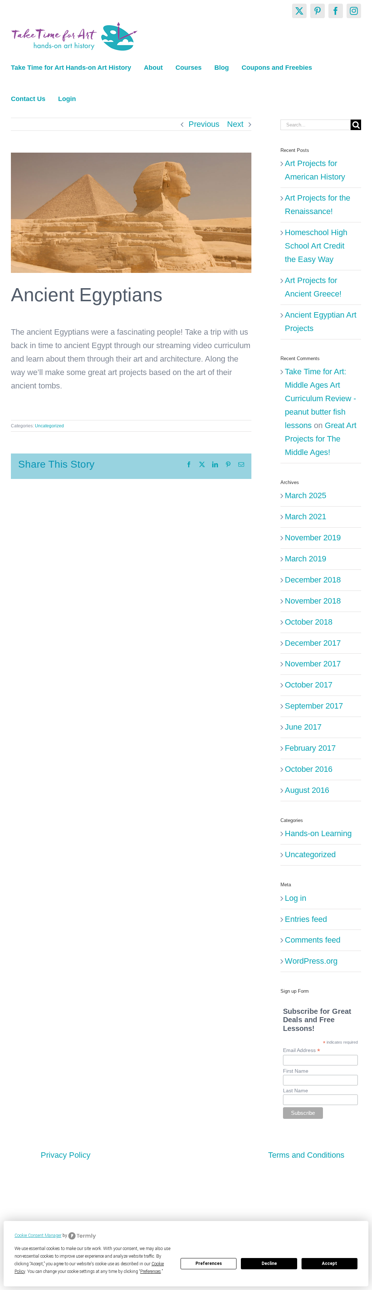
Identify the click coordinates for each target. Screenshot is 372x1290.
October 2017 (308, 684)
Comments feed (312, 939)
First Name (295, 1071)
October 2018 (308, 621)
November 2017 (313, 663)
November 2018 (313, 600)
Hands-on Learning (318, 833)
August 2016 (307, 790)
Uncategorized (49, 425)
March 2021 (305, 516)
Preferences (208, 1263)
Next (235, 124)
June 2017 (303, 726)
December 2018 (313, 579)
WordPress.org (311, 961)
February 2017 (310, 748)
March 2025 (305, 495)
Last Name (295, 1090)
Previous (204, 124)
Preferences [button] (150, 1271)
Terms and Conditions (306, 1155)
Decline (269, 1263)
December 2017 (313, 643)
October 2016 (308, 769)
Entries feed (306, 919)
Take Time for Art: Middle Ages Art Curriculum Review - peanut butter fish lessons (320, 398)
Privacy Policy (65, 1155)
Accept (329, 1263)
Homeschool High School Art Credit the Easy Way (316, 246)
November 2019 (313, 537)
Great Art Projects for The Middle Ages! (320, 439)
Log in (295, 898)
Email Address (301, 1050)
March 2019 (305, 558)
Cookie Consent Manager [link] (38, 1235)
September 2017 (314, 705)
